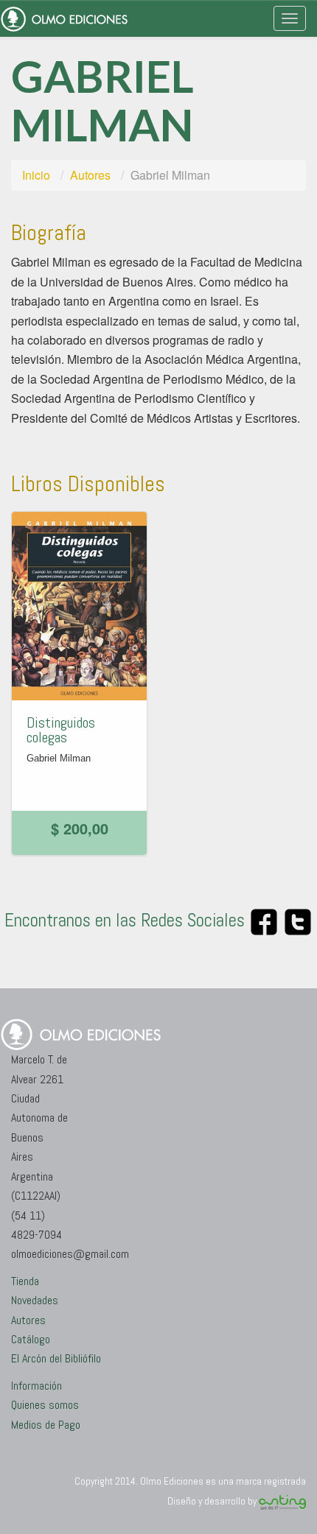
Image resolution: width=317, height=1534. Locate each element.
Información (36, 1385)
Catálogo (30, 1339)
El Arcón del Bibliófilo (56, 1358)
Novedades (34, 1300)
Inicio (36, 174)
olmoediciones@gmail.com (70, 1254)
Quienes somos (45, 1404)
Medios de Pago (45, 1424)
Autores (90, 174)
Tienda (25, 1281)
